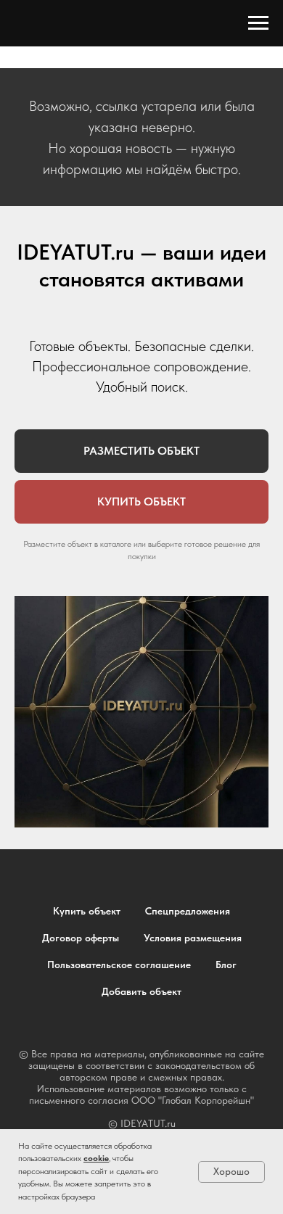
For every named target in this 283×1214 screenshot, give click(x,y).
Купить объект (86, 911)
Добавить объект (141, 991)
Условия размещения (193, 937)
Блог (226, 964)
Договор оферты (80, 937)
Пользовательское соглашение (119, 964)
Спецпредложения (187, 911)
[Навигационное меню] (258, 23)
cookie (96, 1158)
